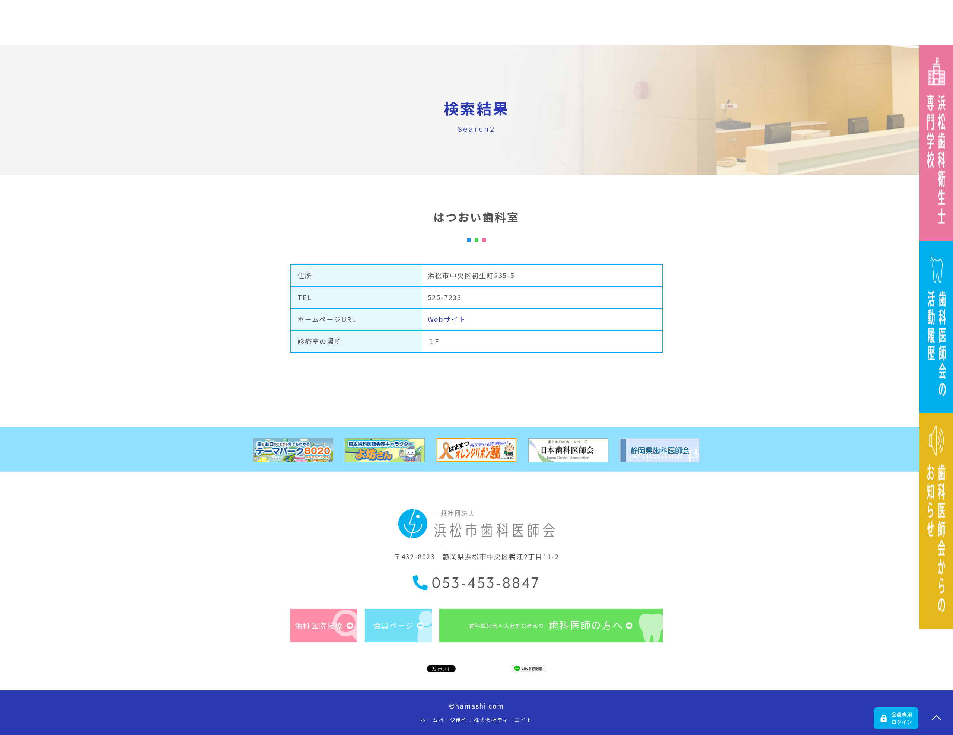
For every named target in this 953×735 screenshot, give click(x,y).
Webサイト (447, 319)
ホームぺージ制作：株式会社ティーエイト (476, 719)
